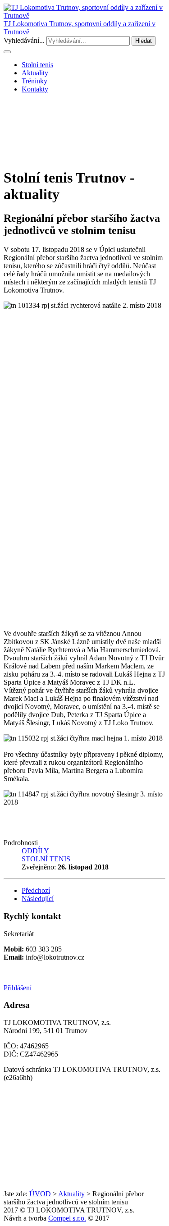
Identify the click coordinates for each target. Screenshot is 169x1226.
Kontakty (35, 89)
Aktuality (35, 73)
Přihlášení (18, 988)
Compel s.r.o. (67, 1218)
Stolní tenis (37, 65)
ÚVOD (40, 1194)
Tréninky (34, 81)
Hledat (143, 40)
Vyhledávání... (24, 40)
